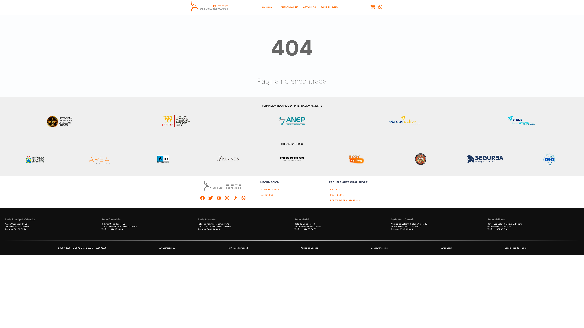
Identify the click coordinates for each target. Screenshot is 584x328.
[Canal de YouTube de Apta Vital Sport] (219, 198)
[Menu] (372, 7)
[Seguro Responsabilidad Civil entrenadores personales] (485, 159)
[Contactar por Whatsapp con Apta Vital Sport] (380, 7)
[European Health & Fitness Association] (407, 121)
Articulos (309, 7)
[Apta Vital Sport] (210, 7)
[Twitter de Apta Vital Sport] (210, 198)
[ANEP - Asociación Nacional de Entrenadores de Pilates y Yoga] (292, 121)
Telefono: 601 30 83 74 (15, 229)
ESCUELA (335, 189)
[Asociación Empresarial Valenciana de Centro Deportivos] (34, 159)
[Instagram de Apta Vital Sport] (227, 198)
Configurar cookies (379, 248)
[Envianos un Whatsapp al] (243, 198)
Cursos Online (289, 7)
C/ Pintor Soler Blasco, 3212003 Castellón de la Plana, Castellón (119, 225)
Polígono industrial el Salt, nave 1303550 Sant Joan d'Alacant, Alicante (214, 225)
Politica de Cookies (309, 248)
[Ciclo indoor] (356, 159)
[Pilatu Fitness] (227, 159)
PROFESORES (337, 195)
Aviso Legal (446, 248)
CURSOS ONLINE (270, 189)
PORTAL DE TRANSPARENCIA (345, 200)
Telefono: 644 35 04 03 (209, 229)
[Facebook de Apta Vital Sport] (202, 198)
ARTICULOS (267, 195)
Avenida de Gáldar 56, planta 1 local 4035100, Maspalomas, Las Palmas (409, 225)
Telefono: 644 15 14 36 (112, 229)
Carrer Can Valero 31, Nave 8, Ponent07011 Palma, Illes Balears (504, 225)
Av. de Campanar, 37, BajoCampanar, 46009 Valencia (17, 225)
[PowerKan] (292, 159)
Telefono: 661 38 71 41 (497, 229)
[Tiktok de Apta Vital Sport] (235, 198)
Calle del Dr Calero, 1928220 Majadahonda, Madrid (307, 225)
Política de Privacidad (238, 248)
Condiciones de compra (515, 248)
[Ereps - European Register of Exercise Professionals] (523, 121)
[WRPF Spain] (421, 159)
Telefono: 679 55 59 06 (402, 229)
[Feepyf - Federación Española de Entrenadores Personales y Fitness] (176, 121)
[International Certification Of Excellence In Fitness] (60, 121)
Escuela (267, 7)
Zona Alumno (329, 7)
